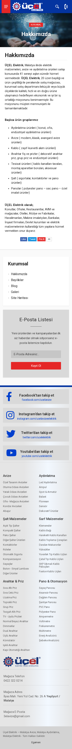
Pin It (41, 239)
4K (49, 239)
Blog (14, 286)
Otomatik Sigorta (12, 554)
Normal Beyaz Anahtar (15, 621)
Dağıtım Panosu (48, 597)
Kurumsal (36, 25)
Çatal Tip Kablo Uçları (51, 559)
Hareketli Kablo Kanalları (53, 535)
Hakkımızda (19, 274)
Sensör (43, 506)
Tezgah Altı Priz (11, 611)
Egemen (36, 742)
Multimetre (45, 630)
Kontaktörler (10, 544)
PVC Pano (44, 606)
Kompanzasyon (12, 559)
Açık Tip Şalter (11, 525)
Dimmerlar (9, 626)
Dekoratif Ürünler (48, 510)
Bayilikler (17, 280)
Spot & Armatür (48, 491)
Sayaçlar (8, 563)
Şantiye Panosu (47, 602)
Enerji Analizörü (47, 635)
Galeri (15, 292)
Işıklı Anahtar (10, 645)
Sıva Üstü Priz (10, 592)
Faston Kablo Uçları (50, 571)
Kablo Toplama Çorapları (53, 539)
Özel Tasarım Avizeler (15, 482)
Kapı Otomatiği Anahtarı (16, 649)
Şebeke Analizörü (49, 640)
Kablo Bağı (45, 530)
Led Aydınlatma (48, 482)
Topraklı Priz (10, 602)
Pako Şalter (9, 535)
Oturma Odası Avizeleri (16, 487)
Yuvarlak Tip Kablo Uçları (53, 554)
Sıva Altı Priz (10, 587)
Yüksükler (44, 549)
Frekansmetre (47, 626)
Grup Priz (8, 606)
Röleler (7, 549)
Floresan (44, 501)
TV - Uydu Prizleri (12, 616)
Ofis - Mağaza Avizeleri (16, 501)
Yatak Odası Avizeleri (15, 491)
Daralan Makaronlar (50, 544)
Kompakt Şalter (12, 530)
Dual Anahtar (10, 630)
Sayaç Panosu (47, 587)
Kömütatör (9, 640)
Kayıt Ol (36, 366)
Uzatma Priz (10, 597)
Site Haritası (19, 298)
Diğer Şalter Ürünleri (14, 539)
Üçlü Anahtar (10, 635)
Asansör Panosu (48, 592)
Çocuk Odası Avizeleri (15, 496)
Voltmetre (44, 621)
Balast (42, 496)
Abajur (6, 510)
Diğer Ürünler (10, 573)
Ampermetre (46, 616)
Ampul (43, 487)
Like (24, 239)
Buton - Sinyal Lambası (16, 568)
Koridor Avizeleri (12, 506)
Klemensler (45, 525)
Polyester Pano (47, 611)
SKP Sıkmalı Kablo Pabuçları (49, 565)
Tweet (32, 239)
